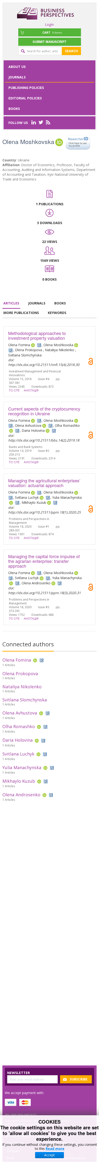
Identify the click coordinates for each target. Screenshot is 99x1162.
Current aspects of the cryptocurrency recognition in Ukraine (44, 411)
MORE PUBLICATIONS (21, 312)
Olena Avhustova (19, 713)
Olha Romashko (18, 726)
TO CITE (14, 390)
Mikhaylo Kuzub (18, 781)
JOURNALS (36, 303)
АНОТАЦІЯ (31, 390)
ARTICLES (11, 303)
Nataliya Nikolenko (22, 686)
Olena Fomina (16, 660)
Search (71, 51)
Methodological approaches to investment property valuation (37, 335)
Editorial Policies (25, 98)
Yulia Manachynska (21, 767)
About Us (17, 66)
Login (49, 24)
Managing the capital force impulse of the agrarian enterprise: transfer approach (44, 561)
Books (14, 108)
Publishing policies (26, 87)
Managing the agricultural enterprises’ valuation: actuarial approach (44, 482)
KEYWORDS (57, 312)
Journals (17, 77)
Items (52, 32)
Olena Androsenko (21, 794)
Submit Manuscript (49, 41)
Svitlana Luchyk (18, 754)
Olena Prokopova (20, 673)
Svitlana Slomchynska (24, 700)
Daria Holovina (17, 740)
